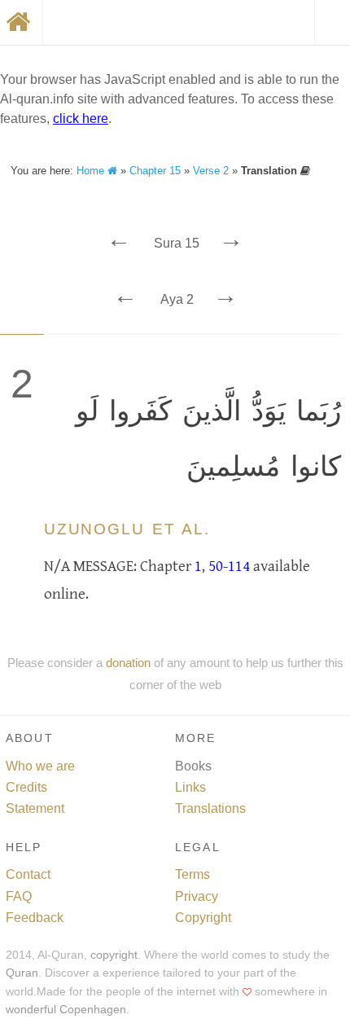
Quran (22, 973)
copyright (114, 955)
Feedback (34, 917)
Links (190, 787)
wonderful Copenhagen (66, 1009)
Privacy (196, 896)
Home (92, 171)
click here (80, 118)
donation (128, 663)
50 (215, 566)
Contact (28, 874)
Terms (192, 874)
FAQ (19, 896)
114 (239, 566)
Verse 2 (211, 171)
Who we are (40, 766)
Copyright (203, 917)
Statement (35, 808)
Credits (26, 787)
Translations (210, 808)
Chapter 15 (155, 171)
